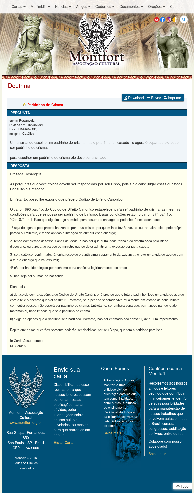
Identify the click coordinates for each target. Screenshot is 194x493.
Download (135, 97)
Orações (155, 6)
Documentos (129, 6)
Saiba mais (112, 432)
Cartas (17, 6)
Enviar (155, 97)
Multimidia (39, 6)
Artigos (81, 6)
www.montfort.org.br (26, 422)
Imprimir (174, 97)
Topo (184, 486)
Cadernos (103, 6)
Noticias (61, 6)
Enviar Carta (64, 442)
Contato (176, 6)
